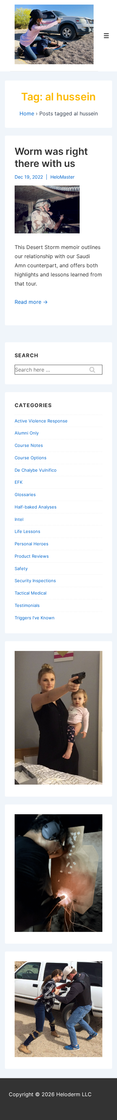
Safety (21, 568)
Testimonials (27, 605)
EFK (18, 482)
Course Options (30, 457)
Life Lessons (27, 531)
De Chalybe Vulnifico (36, 470)
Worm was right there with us (51, 157)
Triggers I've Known (35, 617)
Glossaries (25, 494)
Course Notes (29, 445)
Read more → (31, 302)
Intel (19, 519)
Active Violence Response (41, 420)
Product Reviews (32, 556)
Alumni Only (27, 432)
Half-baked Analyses (36, 506)
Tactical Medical (30, 593)
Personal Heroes (31, 543)
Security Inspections (35, 580)
